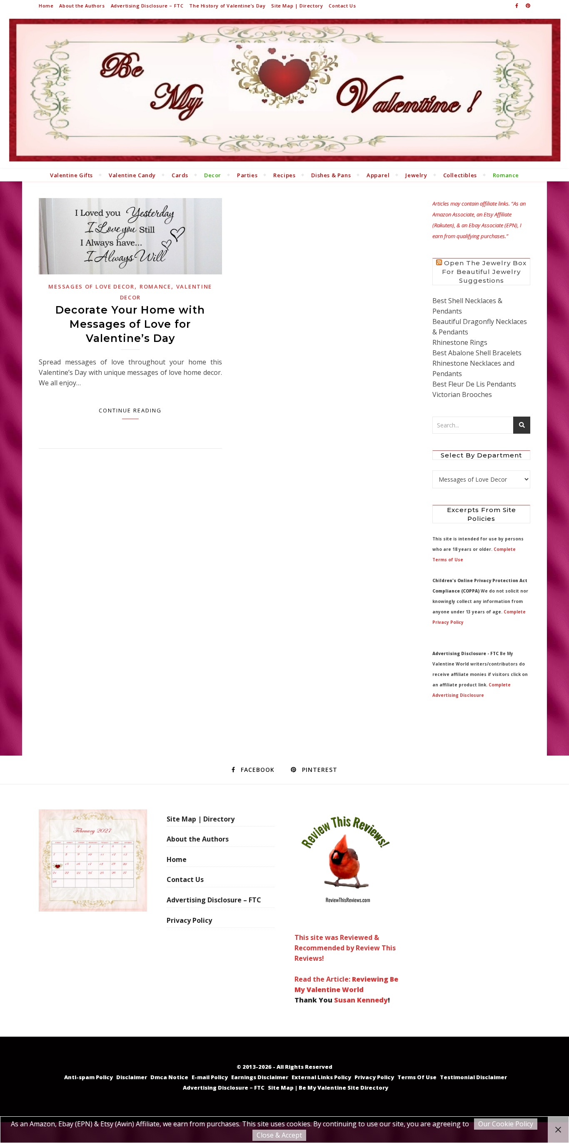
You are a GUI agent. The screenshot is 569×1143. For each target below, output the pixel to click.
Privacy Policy (189, 920)
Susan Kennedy (361, 1000)
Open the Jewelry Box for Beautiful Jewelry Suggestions (484, 271)
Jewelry (416, 175)
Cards (180, 175)
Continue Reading (130, 410)
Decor (212, 175)
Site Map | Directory (297, 6)
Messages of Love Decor (91, 286)
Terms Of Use (417, 1077)
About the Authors (82, 6)
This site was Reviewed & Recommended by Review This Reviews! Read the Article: (345, 958)
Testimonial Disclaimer (473, 1077)
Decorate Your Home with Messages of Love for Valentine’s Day (130, 324)
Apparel (378, 175)
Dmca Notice (169, 1077)
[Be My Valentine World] (284, 90)
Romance (506, 175)
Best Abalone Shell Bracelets (477, 352)
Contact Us (342, 6)
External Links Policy (321, 1077)
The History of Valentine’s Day (227, 6)
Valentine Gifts (71, 175)
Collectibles (460, 175)
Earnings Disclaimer (259, 1077)
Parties (247, 175)
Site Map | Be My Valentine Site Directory (328, 1087)
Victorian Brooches (462, 394)
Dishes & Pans (331, 175)
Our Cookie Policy (505, 1123)
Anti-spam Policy (88, 1077)
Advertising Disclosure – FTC (147, 6)
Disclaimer (131, 1077)
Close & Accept (279, 1135)
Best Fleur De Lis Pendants (474, 384)
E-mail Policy (210, 1077)
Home (46, 6)
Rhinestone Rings (459, 342)
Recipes (284, 175)
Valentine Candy (132, 175)
